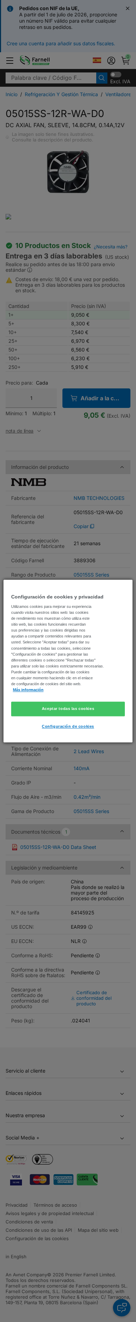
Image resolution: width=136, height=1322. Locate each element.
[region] (68, 661)
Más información (28, 690)
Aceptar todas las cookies (68, 708)
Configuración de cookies (68, 726)
